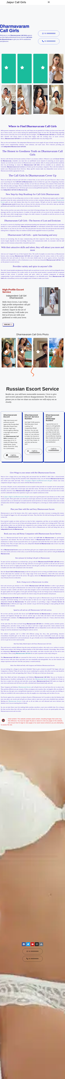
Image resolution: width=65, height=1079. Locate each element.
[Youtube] (32, 944)
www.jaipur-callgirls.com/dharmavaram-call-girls (38, 480)
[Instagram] (37, 944)
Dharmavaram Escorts (41, 679)
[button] (48, 2)
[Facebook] (24, 944)
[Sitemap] (41, 944)
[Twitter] (28, 944)
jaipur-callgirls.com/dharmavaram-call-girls (16, 496)
